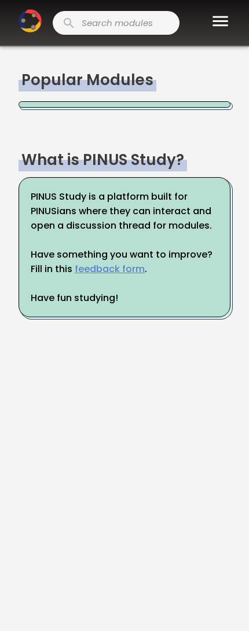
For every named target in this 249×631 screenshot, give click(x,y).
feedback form (110, 269)
